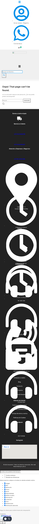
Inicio (19, 365)
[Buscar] (4, 75)
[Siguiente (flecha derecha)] (4, 523)
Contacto (19, 386)
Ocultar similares (10, 475)
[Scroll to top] (2, 517)
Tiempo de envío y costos (19, 413)
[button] (19, 2)
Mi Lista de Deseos (19, 394)
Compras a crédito (19, 378)
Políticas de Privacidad (19, 405)
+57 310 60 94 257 (19, 144)
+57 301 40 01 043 (19, 159)
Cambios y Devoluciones (19, 409)
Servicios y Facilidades (19, 373)
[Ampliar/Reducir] (1, 520)
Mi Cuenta (19, 390)
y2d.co (24, 466)
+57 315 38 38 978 (19, 134)
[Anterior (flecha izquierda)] (1, 523)
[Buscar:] (12, 100)
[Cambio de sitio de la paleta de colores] (7, 518)
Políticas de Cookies (19, 417)
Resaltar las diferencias (12, 477)
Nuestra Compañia (19, 369)
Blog (19, 382)
